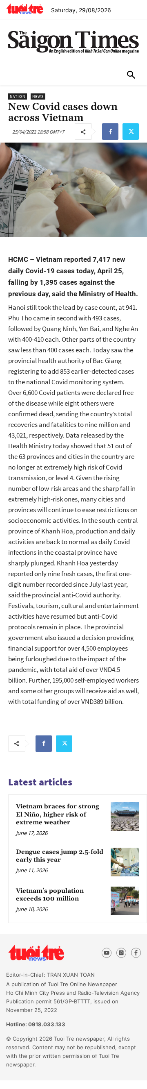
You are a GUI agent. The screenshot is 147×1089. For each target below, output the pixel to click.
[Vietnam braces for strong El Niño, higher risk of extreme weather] (125, 816)
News (38, 96)
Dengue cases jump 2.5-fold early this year (59, 856)
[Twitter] (130, 131)
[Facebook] (110, 131)
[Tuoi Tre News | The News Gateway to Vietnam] (24, 8)
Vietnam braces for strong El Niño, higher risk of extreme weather (57, 814)
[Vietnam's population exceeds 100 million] (125, 901)
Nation (17, 96)
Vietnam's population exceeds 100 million (50, 895)
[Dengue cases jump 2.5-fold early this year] (125, 862)
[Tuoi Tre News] (50, 953)
